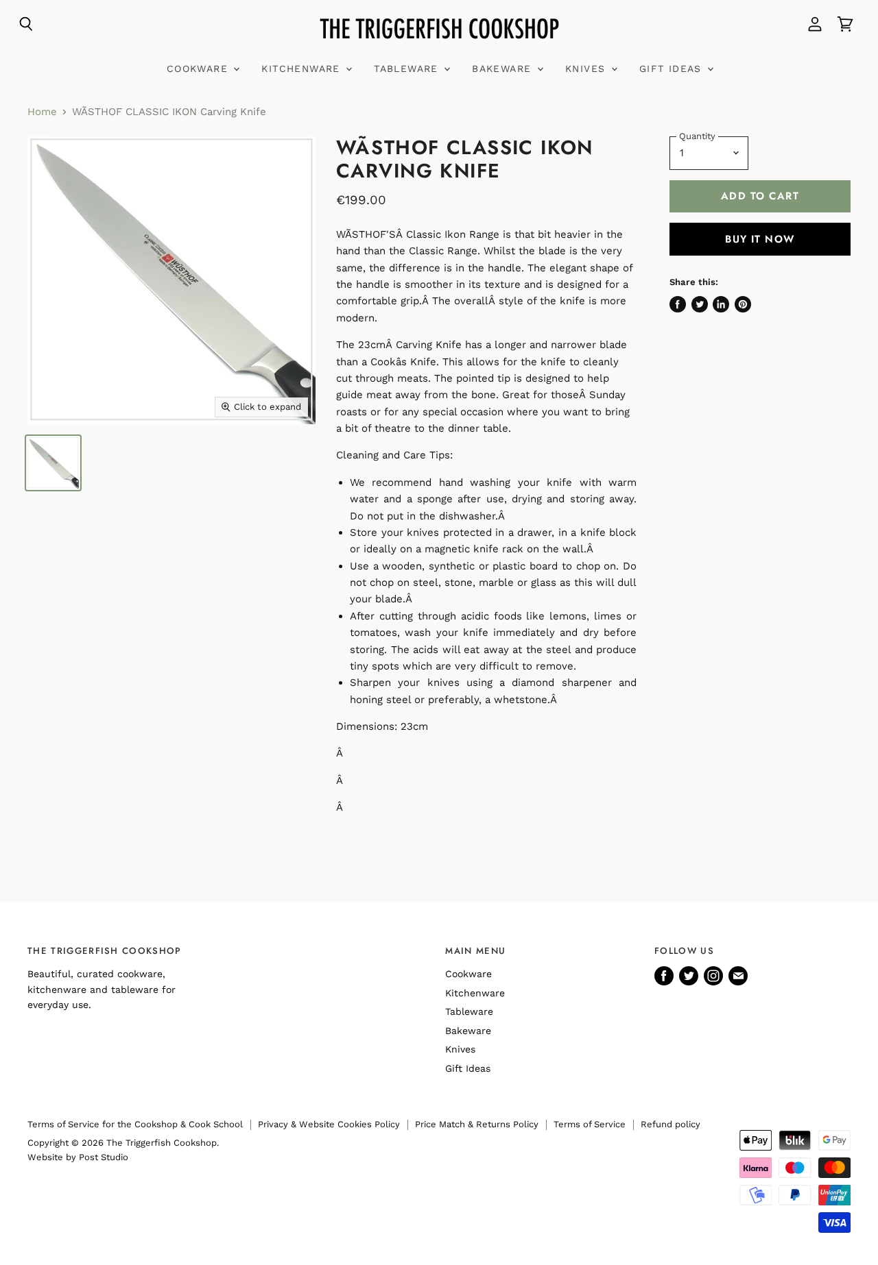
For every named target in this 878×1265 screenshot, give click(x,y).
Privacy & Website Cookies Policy (329, 1124)
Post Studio (103, 1157)
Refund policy (670, 1124)
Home (42, 112)
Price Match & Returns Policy (476, 1124)
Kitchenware (302, 68)
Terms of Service (590, 1124)
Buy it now (760, 239)
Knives (587, 68)
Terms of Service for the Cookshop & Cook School (135, 1124)
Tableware (408, 68)
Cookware (200, 68)
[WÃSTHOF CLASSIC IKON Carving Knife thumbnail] (53, 463)
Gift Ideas (672, 68)
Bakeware (504, 68)
